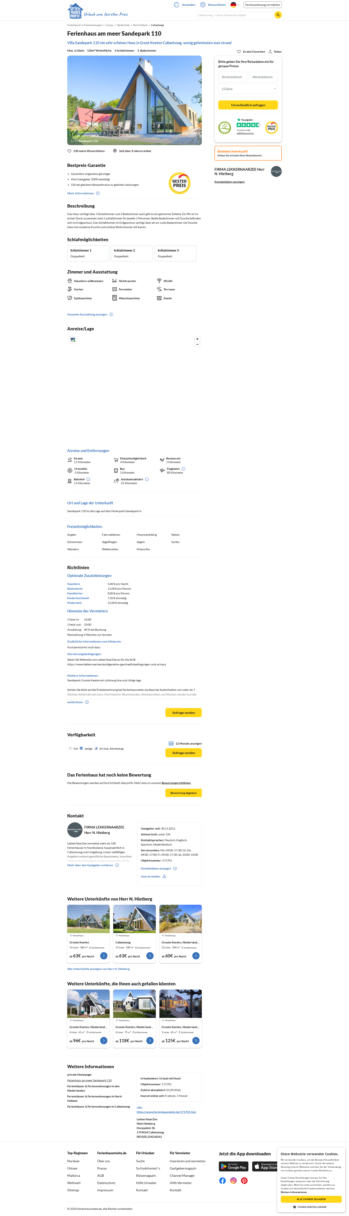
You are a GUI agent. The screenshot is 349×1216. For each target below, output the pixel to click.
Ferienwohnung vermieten (262, 4)
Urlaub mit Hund (169, 1078)
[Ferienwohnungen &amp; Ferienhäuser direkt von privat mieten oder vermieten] (97, 14)
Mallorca (73, 1176)
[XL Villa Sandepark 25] (180, 919)
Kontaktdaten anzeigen (229, 181)
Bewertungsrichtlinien (176, 783)
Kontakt (142, 1190)
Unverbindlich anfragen (248, 105)
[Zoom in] (197, 339)
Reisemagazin (146, 1176)
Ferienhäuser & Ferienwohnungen (84, 25)
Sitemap (73, 1190)
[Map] (134, 389)
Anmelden (188, 4)
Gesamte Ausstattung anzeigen (87, 314)
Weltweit (74, 1183)
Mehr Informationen (80, 193)
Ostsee (72, 1168)
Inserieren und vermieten (187, 1161)
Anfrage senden (183, 713)
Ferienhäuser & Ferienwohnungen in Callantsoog (98, 1106)
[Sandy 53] (88, 919)
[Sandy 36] (134, 919)
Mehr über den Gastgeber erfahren (90, 865)
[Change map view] (72, 340)
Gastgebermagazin (183, 1168)
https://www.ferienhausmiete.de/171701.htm (166, 1112)
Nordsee (73, 1161)
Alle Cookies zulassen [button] (311, 1199)
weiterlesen (75, 702)
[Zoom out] (197, 344)
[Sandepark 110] (134, 100)
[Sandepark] (88, 1004)
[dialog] (311, 1179)
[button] (311, 1207)
